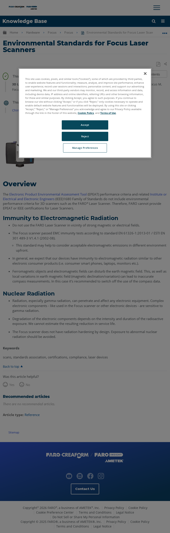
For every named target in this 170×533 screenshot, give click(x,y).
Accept (85, 124)
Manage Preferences (85, 147)
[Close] (145, 73)
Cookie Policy (86, 113)
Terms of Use (108, 113)
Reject (85, 136)
